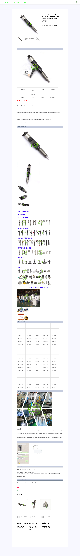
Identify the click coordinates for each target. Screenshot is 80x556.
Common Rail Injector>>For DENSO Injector (49, 12)
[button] (6, 2)
